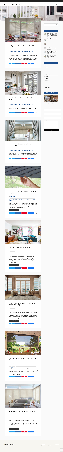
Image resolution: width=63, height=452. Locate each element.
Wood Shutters (12, 200)
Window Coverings (32, 52)
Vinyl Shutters (25, 52)
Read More (14, 210)
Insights (47, 4)
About (42, 4)
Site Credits (57, 444)
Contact (52, 4)
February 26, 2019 (13, 416)
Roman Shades (32, 51)
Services (29, 4)
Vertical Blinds (19, 52)
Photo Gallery (36, 4)
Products (24, 4)
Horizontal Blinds (19, 51)
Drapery (14, 51)
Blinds (11, 51)
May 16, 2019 (12, 148)
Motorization (26, 51)
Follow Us (50, 447)
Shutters (13, 52)
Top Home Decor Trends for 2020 (19, 248)
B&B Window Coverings (12, 4)
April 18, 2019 (12, 196)
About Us (49, 444)
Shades (10, 52)
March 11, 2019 (12, 363)
